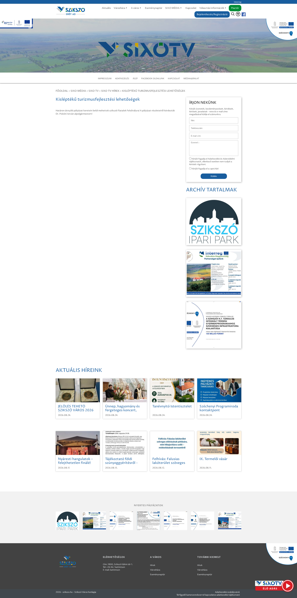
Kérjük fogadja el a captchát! (205, 168)
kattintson (115, 570)
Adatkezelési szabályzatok (227, 592)
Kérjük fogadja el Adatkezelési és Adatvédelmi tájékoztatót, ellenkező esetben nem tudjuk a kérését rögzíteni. (212, 161)
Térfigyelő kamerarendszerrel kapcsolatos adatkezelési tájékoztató (208, 595)
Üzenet (192, 142)
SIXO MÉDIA (172, 8)
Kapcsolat (190, 8)
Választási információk (212, 8)
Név (191, 118)
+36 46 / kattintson (115, 567)
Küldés (214, 176)
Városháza (120, 8)
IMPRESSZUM (105, 78)
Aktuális (106, 8)
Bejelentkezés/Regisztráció (212, 14)
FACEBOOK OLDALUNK (152, 78)
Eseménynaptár (153, 8)
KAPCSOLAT (174, 78)
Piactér (235, 8)
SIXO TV (93, 91)
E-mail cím (194, 134)
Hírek (152, 565)
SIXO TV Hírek (110, 91)
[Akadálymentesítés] (238, 14)
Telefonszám (195, 126)
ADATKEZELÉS (122, 78)
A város (135, 8)
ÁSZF (135, 78)
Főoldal (62, 91)
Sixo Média (78, 91)
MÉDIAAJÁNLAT (191, 78)
